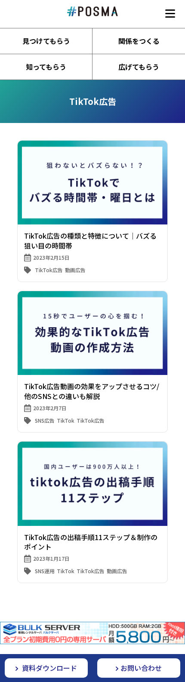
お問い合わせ (141, 668)
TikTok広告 (49, 269)
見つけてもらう (46, 41)
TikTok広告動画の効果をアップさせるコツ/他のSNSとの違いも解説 (91, 391)
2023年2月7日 (50, 408)
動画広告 (75, 269)
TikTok (65, 420)
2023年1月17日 (51, 558)
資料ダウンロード (48, 668)
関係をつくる (139, 41)
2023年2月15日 (51, 257)
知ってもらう (46, 66)
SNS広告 (45, 420)
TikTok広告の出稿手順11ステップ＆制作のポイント (90, 542)
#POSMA (92, 11)
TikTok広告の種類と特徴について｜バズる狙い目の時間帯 (90, 240)
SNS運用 (45, 570)
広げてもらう (138, 66)
